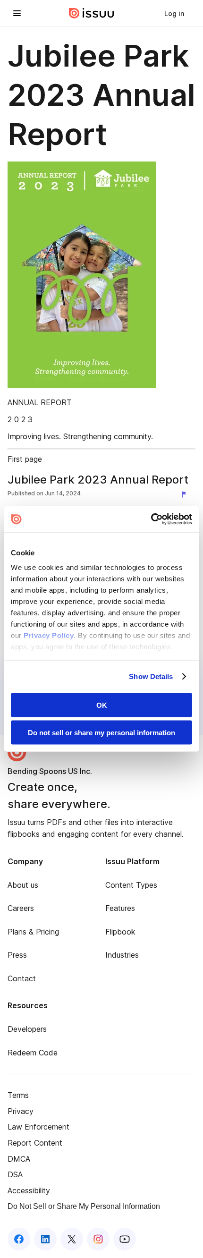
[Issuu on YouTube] (124, 1239)
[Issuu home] (91, 13)
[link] (174, 13)
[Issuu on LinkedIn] (45, 1239)
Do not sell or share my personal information (101, 733)
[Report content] (186, 494)
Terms (18, 1095)
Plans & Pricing (33, 931)
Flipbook (120, 931)
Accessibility (29, 1190)
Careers (21, 908)
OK (101, 705)
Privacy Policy (49, 635)
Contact (22, 978)
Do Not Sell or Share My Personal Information (84, 1206)
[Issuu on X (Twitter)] (71, 1239)
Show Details (151, 676)
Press (17, 955)
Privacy (21, 1111)
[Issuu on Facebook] (19, 1239)
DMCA (19, 1159)
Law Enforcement (38, 1126)
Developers (27, 1029)
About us (23, 885)
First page (25, 459)
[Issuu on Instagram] (98, 1239)
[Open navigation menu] (17, 13)
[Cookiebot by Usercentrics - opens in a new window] (151, 519)
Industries (122, 955)
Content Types (131, 885)
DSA (15, 1174)
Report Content (35, 1143)
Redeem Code (33, 1052)
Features (120, 908)
